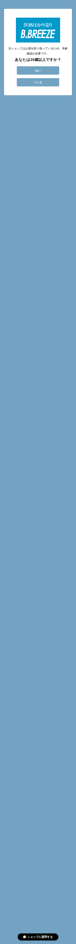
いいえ (38, 82)
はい (38, 70)
